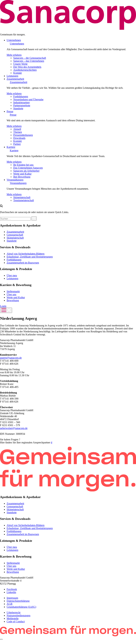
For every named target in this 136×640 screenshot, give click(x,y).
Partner (17, 144)
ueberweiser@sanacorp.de (14, 428)
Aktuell (17, 129)
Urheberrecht (13, 612)
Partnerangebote (21, 105)
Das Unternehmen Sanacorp (28, 167)
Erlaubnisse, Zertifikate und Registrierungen (30, 256)
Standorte (18, 108)
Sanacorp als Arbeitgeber (26, 170)
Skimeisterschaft (21, 197)
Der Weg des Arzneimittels (27, 66)
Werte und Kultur (22, 173)
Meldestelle (13, 618)
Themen (17, 132)
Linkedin (11, 592)
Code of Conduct (16, 621)
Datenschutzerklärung (18, 600)
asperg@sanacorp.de (11, 357)
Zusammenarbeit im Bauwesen (23, 262)
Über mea (12, 275)
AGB (9, 603)
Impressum (12, 597)
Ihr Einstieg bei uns (23, 164)
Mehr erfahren (14, 55)
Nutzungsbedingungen (18, 615)
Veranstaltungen (15, 179)
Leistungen (12, 75)
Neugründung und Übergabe (28, 99)
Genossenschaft (15, 234)
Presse (10, 111)
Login (3, 306)
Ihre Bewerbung (21, 176)
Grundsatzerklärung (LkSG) (21, 606)
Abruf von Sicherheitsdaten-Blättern (25, 253)
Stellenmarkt (13, 291)
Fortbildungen (20, 96)
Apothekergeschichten (25, 69)
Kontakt (17, 72)
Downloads (19, 138)
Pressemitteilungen (23, 135)
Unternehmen (14, 40)
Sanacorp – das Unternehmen (28, 60)
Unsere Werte (20, 63)
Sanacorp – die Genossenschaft (29, 58)
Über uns (11, 294)
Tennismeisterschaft (23, 200)
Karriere (11, 147)
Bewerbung (13, 300)
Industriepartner (21, 102)
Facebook (12, 589)
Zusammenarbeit (15, 78)
